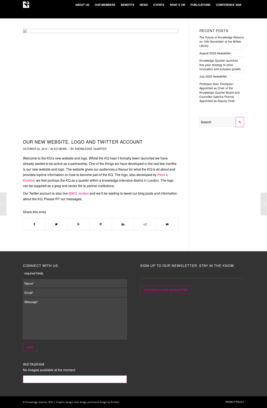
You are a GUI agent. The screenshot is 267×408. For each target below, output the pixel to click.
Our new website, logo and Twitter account (83, 142)
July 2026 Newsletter (213, 76)
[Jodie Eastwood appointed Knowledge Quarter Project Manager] (3, 204)
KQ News (60, 149)
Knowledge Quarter (90, 149)
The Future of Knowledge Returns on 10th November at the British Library (221, 41)
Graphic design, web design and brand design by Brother (88, 402)
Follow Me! (75, 379)
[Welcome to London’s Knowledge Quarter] (264, 204)
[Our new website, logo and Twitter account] (100, 83)
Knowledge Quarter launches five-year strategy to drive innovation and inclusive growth (220, 64)
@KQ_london (79, 193)
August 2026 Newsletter (215, 53)
